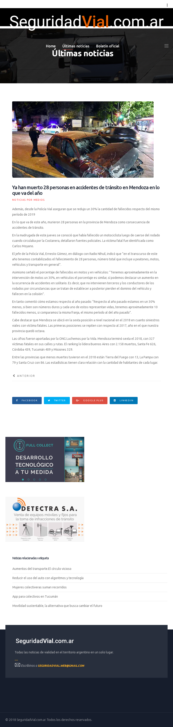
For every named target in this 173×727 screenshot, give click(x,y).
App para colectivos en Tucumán (35, 596)
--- (16, 660)
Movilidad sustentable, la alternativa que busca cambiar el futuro (57, 606)
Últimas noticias (75, 46)
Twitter (59, 400)
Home (51, 46)
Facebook (29, 400)
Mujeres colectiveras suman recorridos (39, 587)
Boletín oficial (108, 46)
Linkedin (126, 400)
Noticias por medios (28, 199)
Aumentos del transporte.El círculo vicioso (41, 569)
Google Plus (92, 400)
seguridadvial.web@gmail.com (61, 665)
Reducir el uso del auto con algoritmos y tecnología (48, 578)
